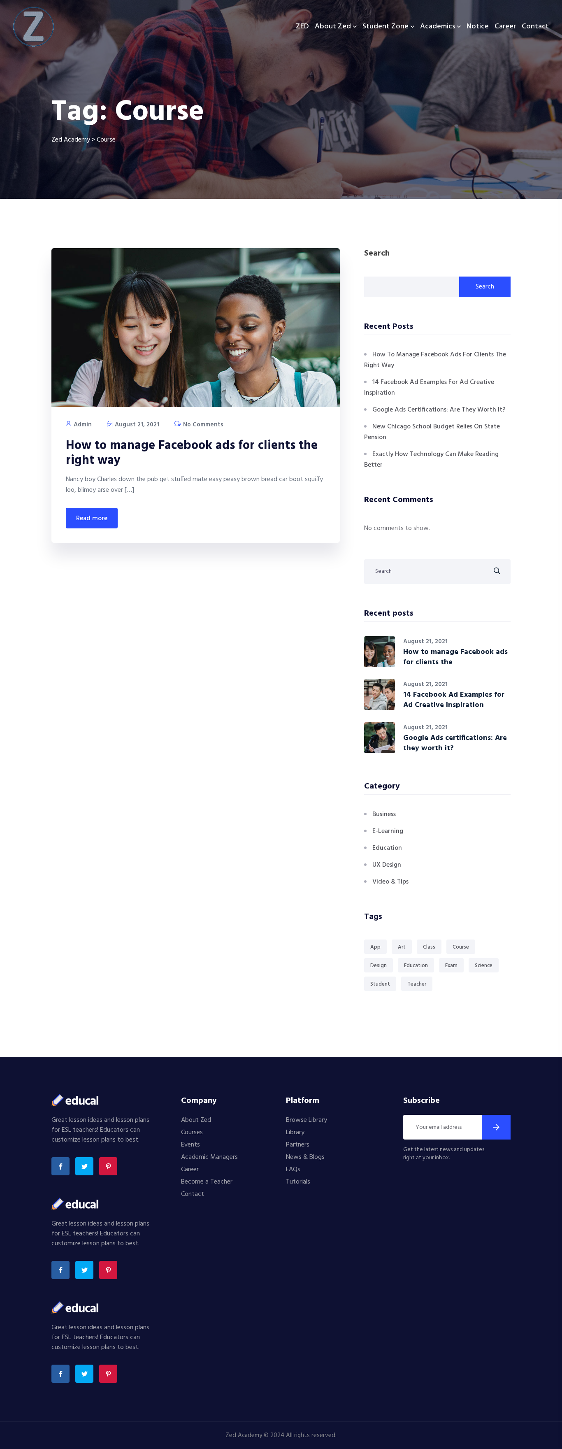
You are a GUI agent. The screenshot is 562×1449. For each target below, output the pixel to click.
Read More (91, 518)
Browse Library (306, 1120)
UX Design (386, 865)
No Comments (202, 425)
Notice (478, 27)
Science (483, 965)
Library (295, 1132)
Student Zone (385, 27)
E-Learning (387, 831)
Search (377, 254)
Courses (192, 1132)
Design (378, 965)
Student (380, 984)
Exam (451, 965)
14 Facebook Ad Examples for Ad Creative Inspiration (453, 700)
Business (384, 814)
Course (461, 947)
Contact (535, 27)
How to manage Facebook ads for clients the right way (192, 453)
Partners (297, 1145)
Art (402, 947)
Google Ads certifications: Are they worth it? (439, 410)
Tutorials (298, 1182)
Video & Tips (390, 882)
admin (82, 425)
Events (190, 1145)
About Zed (333, 27)
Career (505, 27)
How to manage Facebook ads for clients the (455, 657)
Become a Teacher (206, 1182)
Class (429, 947)
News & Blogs (305, 1157)
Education (387, 848)
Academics (437, 27)
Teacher (416, 984)
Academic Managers (209, 1157)
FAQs (293, 1169)
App (375, 947)
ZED (302, 27)
